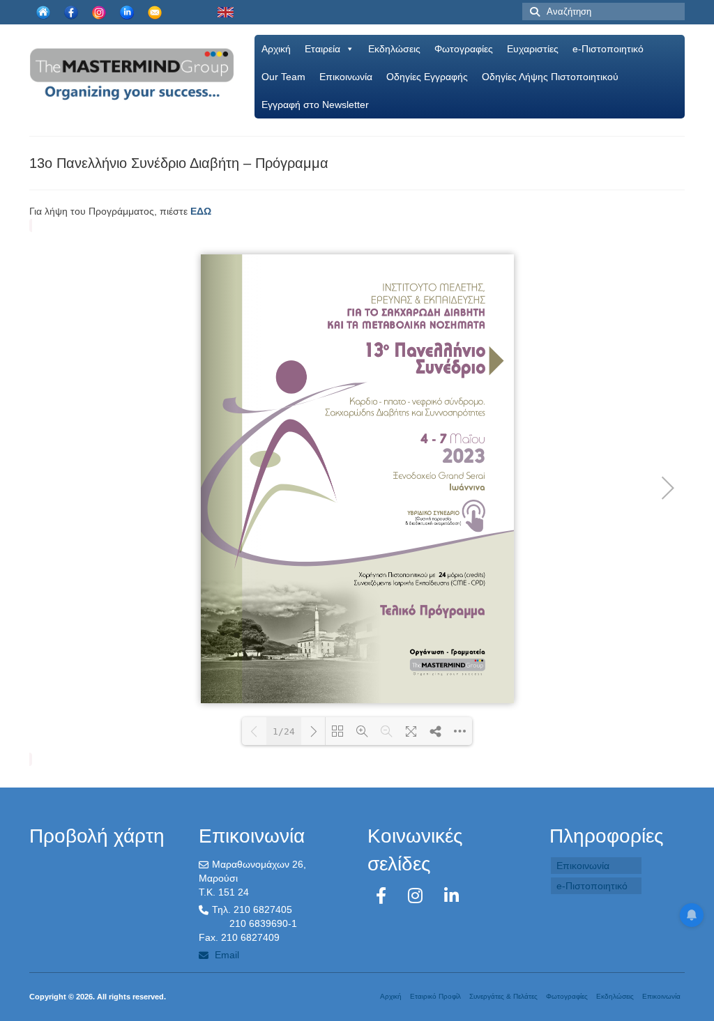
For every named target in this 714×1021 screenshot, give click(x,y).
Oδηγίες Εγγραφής (427, 76)
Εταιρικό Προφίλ (435, 996)
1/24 (284, 731)
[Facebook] (383, 895)
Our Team (283, 76)
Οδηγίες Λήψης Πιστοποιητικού (550, 76)
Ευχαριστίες (533, 48)
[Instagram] (417, 895)
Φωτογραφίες (463, 48)
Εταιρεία (322, 48)
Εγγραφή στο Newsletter (315, 104)
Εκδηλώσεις (394, 48)
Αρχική (276, 48)
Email (225, 954)
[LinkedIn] (451, 895)
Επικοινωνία (345, 76)
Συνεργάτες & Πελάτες (503, 996)
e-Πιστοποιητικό (608, 48)
